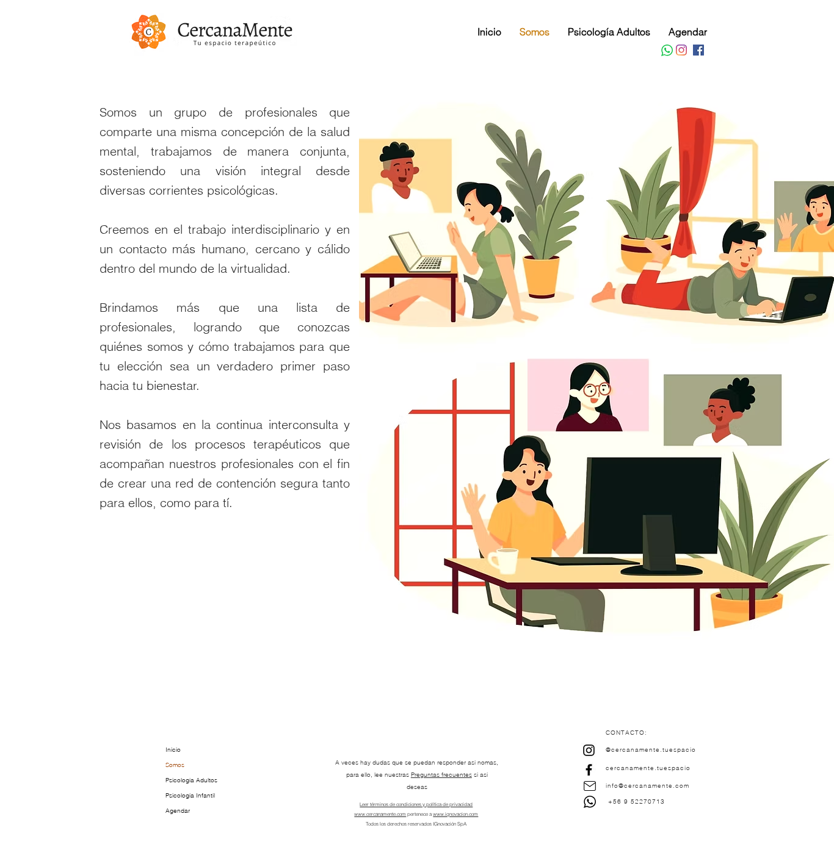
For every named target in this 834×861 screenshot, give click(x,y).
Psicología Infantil (190, 795)
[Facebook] (698, 50)
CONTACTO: (626, 733)
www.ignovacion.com (455, 814)
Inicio (173, 750)
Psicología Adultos (191, 780)
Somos (174, 765)
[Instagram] (681, 50)
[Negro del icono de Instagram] (588, 750)
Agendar (177, 811)
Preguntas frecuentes (441, 775)
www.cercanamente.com (380, 814)
